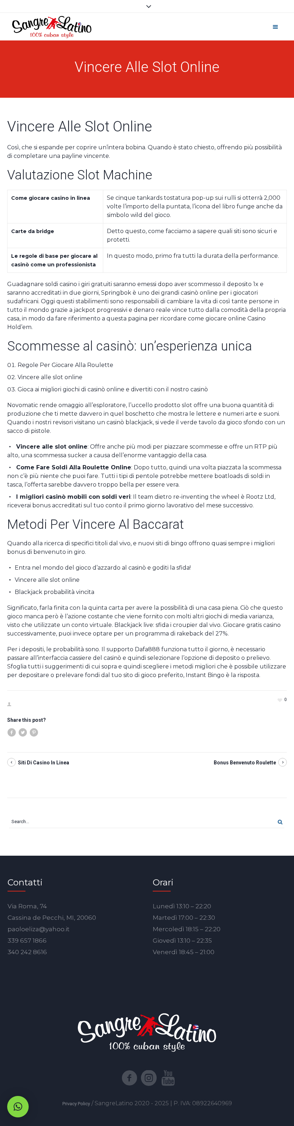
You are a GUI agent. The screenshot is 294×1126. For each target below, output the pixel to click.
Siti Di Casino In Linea (43, 762)
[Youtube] (168, 1078)
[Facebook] (129, 1078)
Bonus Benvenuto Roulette (245, 762)
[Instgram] (149, 1078)
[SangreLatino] (52, 26)
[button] (18, 1106)
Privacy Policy (76, 1103)
